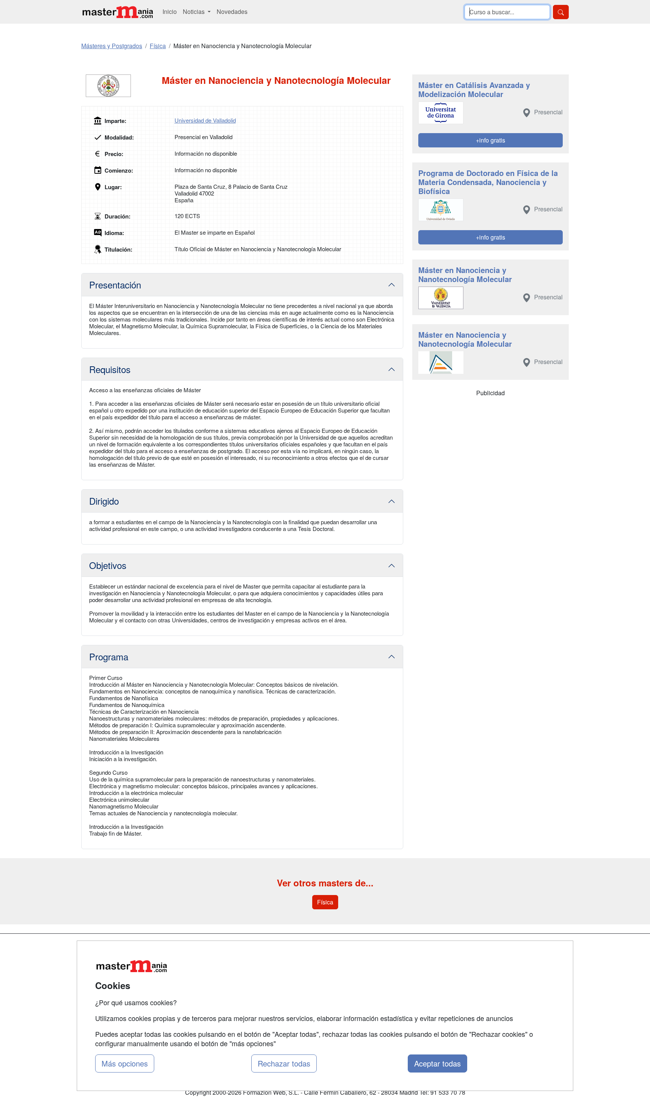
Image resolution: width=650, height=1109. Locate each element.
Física (325, 902)
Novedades (232, 11)
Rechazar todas (284, 1063)
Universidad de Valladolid (205, 120)
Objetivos (107, 565)
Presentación (115, 284)
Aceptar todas (437, 1063)
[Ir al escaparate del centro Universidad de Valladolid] (121, 85)
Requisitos (110, 369)
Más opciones (125, 1063)
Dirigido (104, 500)
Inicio (169, 11)
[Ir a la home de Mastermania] (117, 12)
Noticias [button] (194, 11)
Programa (108, 656)
